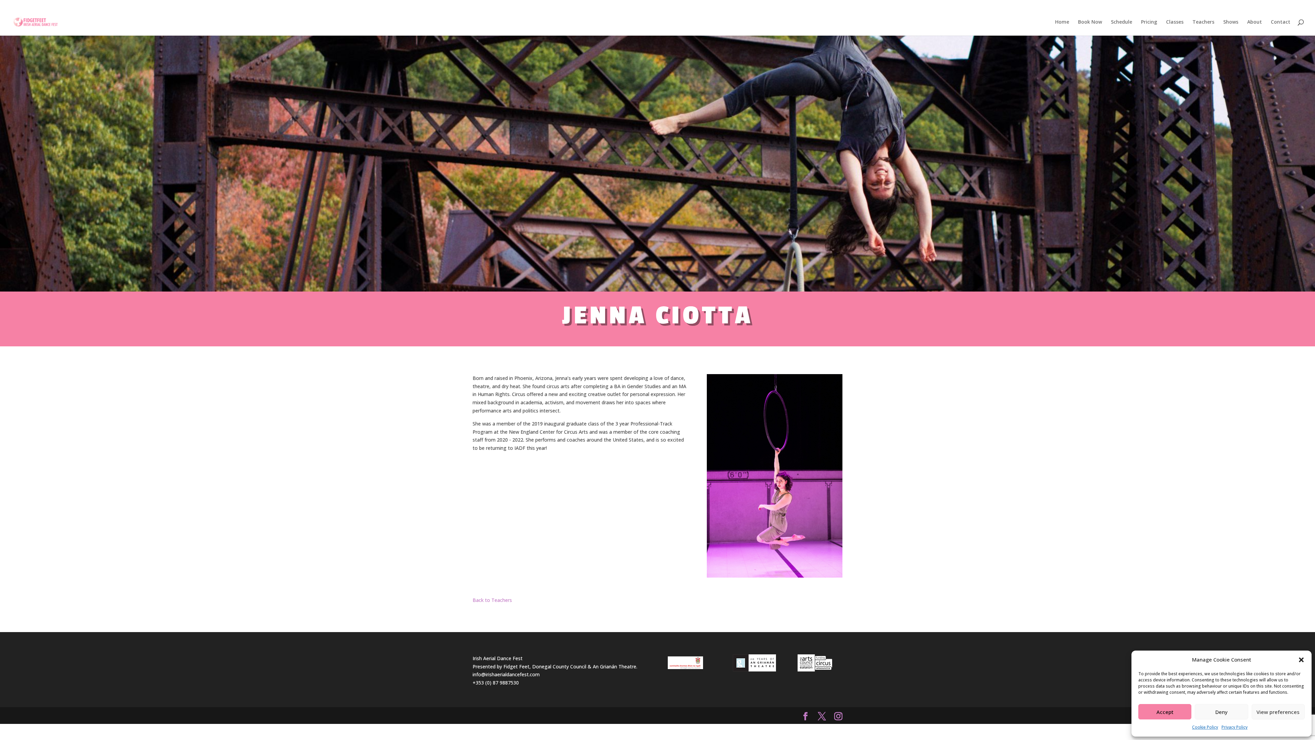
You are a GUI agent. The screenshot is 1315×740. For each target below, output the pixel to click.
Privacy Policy (1235, 727)
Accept (1165, 711)
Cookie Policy (1205, 727)
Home (1062, 22)
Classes (1175, 22)
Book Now (1090, 22)
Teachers (1203, 22)
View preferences (1278, 711)
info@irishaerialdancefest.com (506, 674)
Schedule (1121, 22)
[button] (1301, 659)
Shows (1230, 22)
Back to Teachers (492, 600)
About (1254, 22)
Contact (1280, 22)
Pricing (1149, 22)
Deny (1221, 711)
